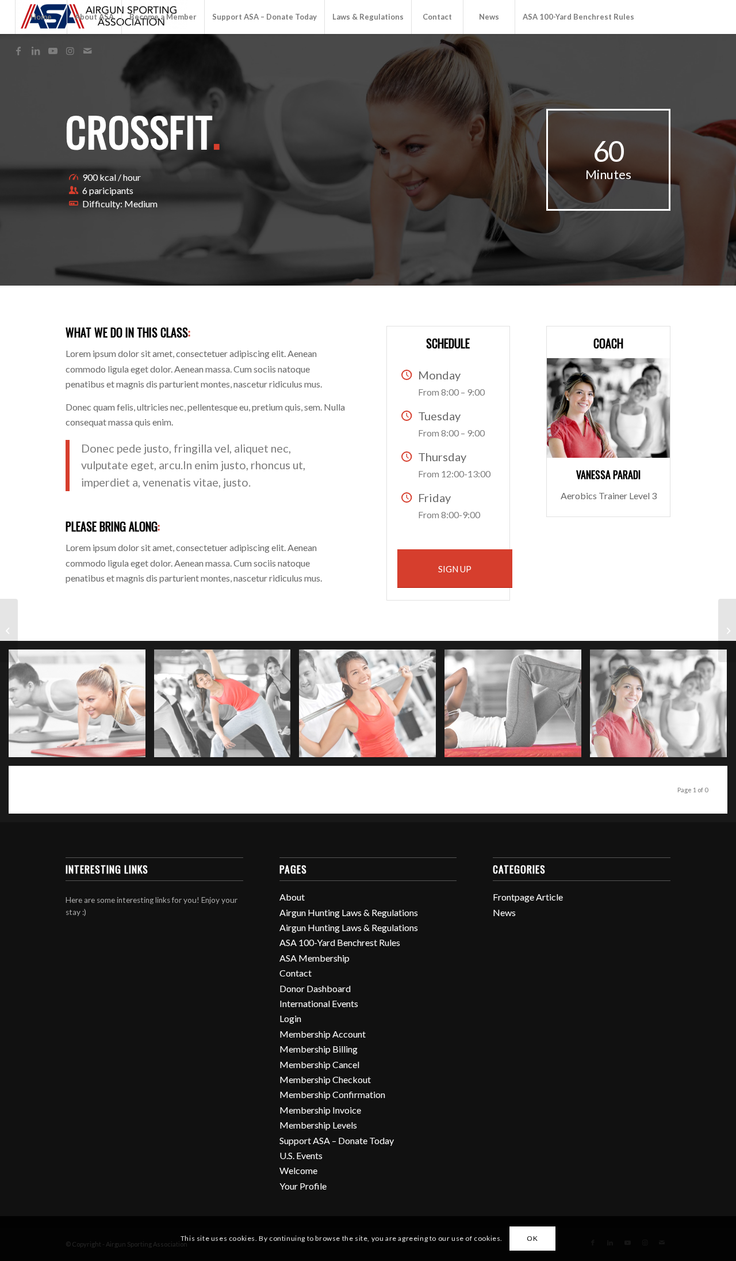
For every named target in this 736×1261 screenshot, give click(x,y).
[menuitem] (41, 17)
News (504, 912)
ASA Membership (314, 957)
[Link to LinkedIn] (35, 50)
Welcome (298, 1170)
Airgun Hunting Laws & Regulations (348, 912)
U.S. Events (301, 1155)
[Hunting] (9, 630)
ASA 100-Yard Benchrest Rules (339, 942)
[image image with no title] (81, 708)
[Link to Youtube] (53, 50)
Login (290, 1018)
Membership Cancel (319, 1064)
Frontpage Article (528, 896)
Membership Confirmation (332, 1094)
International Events (318, 1003)
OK (532, 1238)
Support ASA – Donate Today (336, 1140)
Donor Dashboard (315, 988)
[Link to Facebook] (18, 50)
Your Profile (303, 1185)
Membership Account (322, 1033)
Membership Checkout (325, 1079)
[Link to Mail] (87, 50)
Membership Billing (318, 1048)
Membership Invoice (320, 1109)
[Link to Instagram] (70, 50)
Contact (295, 972)
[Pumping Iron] (727, 630)
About (292, 896)
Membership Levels (318, 1124)
